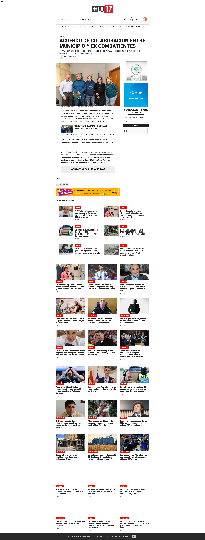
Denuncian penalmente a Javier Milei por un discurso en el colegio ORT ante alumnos (133, 423)
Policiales (92, 315)
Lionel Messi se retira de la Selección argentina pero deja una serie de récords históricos (101, 287)
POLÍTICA (101, 26)
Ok (134, 536)
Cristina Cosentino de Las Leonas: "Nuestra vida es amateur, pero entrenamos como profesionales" (102, 524)
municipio (59, 178)
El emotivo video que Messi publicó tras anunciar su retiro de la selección (70, 491)
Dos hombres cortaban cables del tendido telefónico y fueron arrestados (70, 523)
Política (124, 281)
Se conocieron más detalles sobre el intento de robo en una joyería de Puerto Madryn (101, 321)
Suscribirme (136, 125)
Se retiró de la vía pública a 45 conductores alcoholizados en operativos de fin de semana (87, 233)
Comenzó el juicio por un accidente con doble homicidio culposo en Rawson (69, 457)
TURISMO (119, 26)
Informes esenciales (110, 26)
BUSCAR (67, 26)
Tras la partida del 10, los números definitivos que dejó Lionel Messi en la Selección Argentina (68, 390)
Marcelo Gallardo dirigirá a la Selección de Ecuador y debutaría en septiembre (102, 353)
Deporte (91, 281)
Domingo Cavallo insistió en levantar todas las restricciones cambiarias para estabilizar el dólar (134, 288)
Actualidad (125, 315)
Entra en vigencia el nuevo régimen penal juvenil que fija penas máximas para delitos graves (68, 424)
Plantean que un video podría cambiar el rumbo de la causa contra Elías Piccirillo (100, 423)
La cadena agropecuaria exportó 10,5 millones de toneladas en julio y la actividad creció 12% (102, 457)
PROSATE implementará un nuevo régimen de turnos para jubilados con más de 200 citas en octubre (86, 214)
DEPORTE (94, 26)
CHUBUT (73, 26)
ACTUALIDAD (87, 26)
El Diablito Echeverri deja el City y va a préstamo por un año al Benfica (102, 491)
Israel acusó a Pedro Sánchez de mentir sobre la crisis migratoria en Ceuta (102, 389)
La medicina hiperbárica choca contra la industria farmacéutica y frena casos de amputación (132, 214)
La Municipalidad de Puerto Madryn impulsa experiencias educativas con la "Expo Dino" (132, 232)
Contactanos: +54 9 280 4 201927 (136, 111)
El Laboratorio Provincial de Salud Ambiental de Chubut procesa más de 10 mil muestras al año (132, 252)
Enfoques (60, 384)
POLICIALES (79, 26)
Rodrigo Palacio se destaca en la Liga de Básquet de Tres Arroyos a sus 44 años (70, 321)
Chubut (61, 36)
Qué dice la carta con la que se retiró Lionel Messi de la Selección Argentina (133, 491)
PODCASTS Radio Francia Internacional (133, 26)
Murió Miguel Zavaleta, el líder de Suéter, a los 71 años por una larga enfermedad (134, 321)
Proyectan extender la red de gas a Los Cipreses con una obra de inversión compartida (87, 251)
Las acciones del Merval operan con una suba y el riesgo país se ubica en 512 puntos (134, 457)
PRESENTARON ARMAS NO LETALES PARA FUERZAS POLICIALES (90, 127)
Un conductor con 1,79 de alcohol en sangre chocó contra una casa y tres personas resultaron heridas (134, 524)
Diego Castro (68, 57)
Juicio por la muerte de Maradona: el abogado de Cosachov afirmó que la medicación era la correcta (131, 354)
